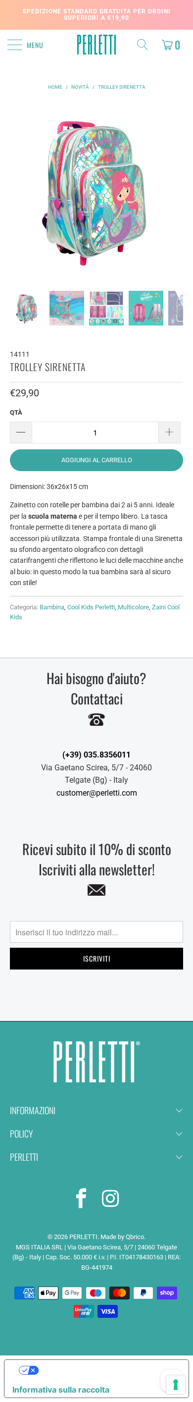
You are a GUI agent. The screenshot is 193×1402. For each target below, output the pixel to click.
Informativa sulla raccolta (60, 1390)
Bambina (52, 607)
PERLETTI (83, 1236)
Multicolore (133, 607)
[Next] (174, 189)
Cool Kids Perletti (91, 607)
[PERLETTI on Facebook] (81, 1200)
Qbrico (135, 1236)
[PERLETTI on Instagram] (110, 1200)
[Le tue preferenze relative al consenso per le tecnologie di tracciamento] (175, 1384)
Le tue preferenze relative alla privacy (106, 1370)
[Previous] (19, 189)
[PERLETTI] (96, 44)
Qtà (16, 412)
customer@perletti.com (96, 793)
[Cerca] (145, 44)
